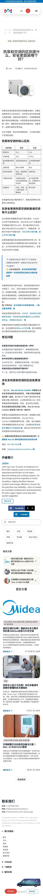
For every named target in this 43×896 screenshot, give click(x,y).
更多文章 (7, 501)
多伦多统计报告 (28, 231)
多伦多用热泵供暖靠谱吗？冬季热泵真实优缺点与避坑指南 (21, 272)
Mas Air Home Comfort (21, 390)
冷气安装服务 (14, 427)
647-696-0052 (13, 444)
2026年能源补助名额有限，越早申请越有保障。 (21, 1)
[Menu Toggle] (36, 11)
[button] (16, 508)
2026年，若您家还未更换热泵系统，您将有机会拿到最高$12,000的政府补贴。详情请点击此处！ (21, 316)
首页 (5, 31)
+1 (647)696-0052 (12, 806)
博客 (10, 31)
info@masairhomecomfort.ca (19, 449)
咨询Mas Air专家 (21, 328)
